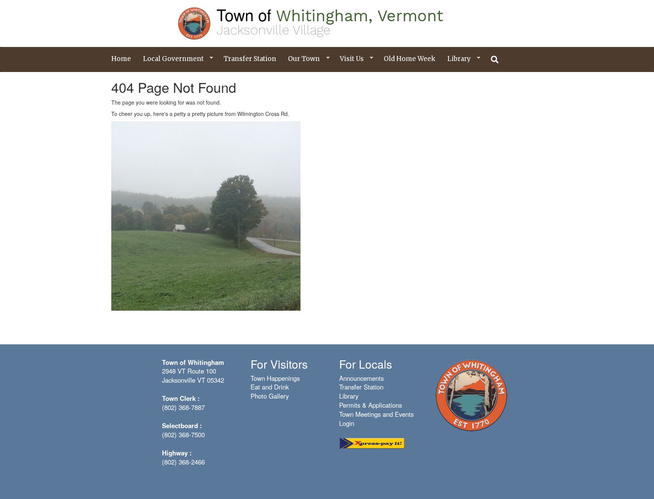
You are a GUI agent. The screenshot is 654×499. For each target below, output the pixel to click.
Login (346, 423)
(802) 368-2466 (183, 461)
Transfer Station (250, 59)
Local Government (170, 59)
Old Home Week (409, 59)
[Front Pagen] (471, 394)
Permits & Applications (370, 405)
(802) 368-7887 (183, 407)
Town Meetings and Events (376, 414)
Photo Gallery (270, 395)
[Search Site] (495, 59)
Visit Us (349, 59)
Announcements (361, 378)
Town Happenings (275, 378)
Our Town (301, 59)
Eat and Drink (270, 386)
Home (121, 59)
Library (456, 59)
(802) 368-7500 (183, 434)
